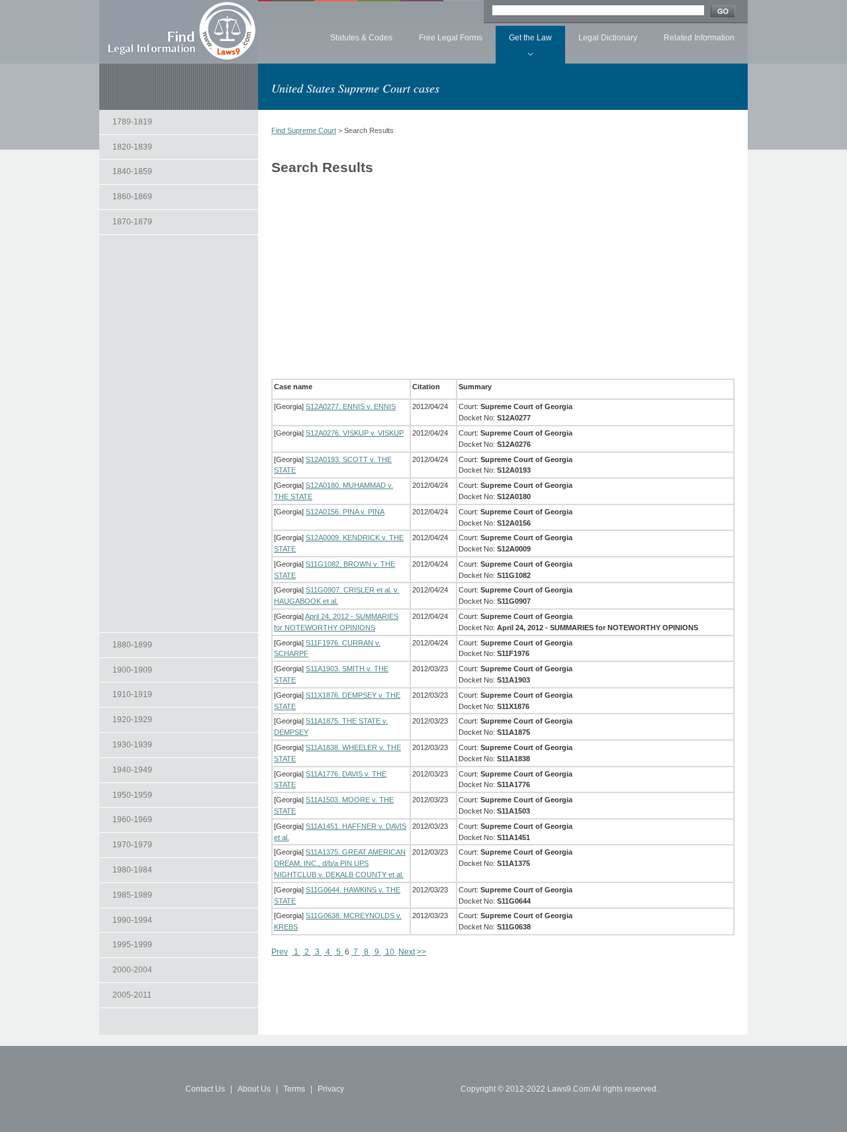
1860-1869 (132, 196)
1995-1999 (132, 944)
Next (406, 952)
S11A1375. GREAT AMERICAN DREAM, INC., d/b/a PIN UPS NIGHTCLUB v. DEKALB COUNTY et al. (340, 863)
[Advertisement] (178, 433)
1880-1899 (132, 644)
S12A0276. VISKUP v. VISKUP (355, 433)
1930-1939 (132, 744)
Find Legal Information (178, 31)
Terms (294, 1089)
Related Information (699, 37)
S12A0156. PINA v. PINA (345, 512)
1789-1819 (132, 121)
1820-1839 (132, 147)
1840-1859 (132, 171)
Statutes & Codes (361, 37)
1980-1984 (132, 869)
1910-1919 (132, 694)
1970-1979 (132, 844)
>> (421, 952)
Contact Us (205, 1089)
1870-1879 (132, 221)
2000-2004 (132, 969)
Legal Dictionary (607, 37)
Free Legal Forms (450, 37)
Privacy (331, 1089)
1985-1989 (132, 895)
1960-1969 (132, 819)
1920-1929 (132, 719)
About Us (254, 1089)
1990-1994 (132, 920)
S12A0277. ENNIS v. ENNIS (351, 406)
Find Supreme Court (303, 130)
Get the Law (530, 37)
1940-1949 (132, 770)
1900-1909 (132, 670)
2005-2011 (132, 995)
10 (389, 952)
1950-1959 (132, 795)
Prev (279, 952)
